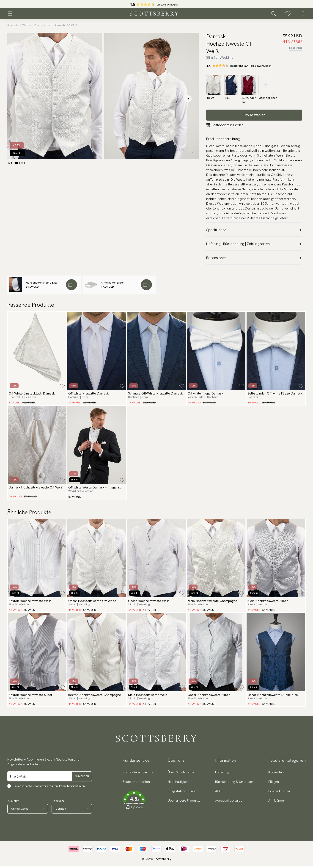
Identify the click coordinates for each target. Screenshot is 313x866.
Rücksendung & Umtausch (234, 782)
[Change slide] (16, 163)
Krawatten (276, 772)
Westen (27, 25)
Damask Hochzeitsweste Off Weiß (55, 25)
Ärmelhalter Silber (112, 282)
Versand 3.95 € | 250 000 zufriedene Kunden (156, 4)
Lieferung (222, 772)
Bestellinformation (136, 782)
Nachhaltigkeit (178, 782)
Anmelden (81, 776)
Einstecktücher (279, 791)
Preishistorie (295, 47)
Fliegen (273, 782)
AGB (218, 791)
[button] (138, 800)
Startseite (13, 25)
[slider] (156, 4)
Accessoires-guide (228, 800)
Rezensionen (216, 257)
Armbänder (276, 800)
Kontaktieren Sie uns (138, 772)
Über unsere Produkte (184, 800)
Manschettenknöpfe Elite (42, 282)
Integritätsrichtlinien (72, 786)
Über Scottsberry (181, 772)
